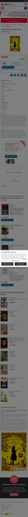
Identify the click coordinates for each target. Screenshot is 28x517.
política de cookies (15, 260)
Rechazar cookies (7, 263)
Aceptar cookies (20, 263)
